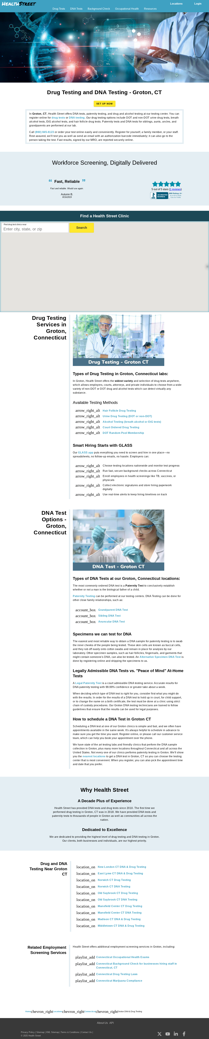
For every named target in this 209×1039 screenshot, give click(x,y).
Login (197, 3)
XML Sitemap (52, 1032)
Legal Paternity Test (88, 683)
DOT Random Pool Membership (123, 433)
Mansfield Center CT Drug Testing (120, 906)
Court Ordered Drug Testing (121, 427)
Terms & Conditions (70, 1032)
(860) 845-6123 (44, 132)
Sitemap (40, 1032)
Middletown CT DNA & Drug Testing (121, 925)
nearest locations (94, 756)
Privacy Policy (28, 1032)
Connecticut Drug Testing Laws (117, 974)
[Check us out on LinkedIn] (176, 1034)
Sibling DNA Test (109, 615)
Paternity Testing (84, 596)
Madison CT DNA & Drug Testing (119, 919)
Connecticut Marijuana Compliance (119, 980)
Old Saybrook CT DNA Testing (117, 899)
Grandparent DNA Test (113, 609)
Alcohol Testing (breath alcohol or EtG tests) (132, 421)
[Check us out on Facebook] (184, 1034)
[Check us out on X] (159, 1034)
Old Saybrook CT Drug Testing (118, 893)
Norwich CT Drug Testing (114, 880)
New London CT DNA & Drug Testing (122, 867)
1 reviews (175, 189)
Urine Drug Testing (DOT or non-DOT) (127, 416)
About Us (102, 1023)
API (111, 1023)
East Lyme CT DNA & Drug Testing (120, 873)
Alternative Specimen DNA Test (160, 657)
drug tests (58, 117)
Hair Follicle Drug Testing (119, 410)
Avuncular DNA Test (111, 621)
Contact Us (86, 1032)
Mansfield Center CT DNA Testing (120, 912)
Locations (176, 3)
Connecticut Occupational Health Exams (122, 957)
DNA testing (77, 117)
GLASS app (85, 452)
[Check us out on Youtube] (167, 1034)
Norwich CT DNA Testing (114, 886)
